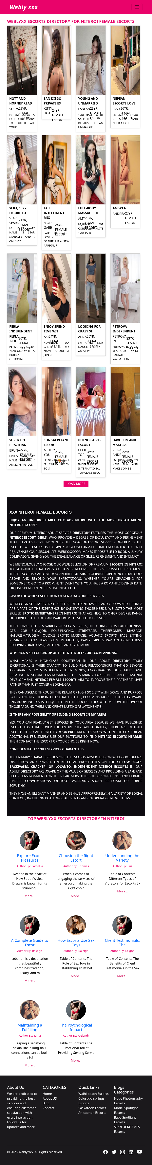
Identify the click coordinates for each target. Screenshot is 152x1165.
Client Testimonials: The (122, 943)
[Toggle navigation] (136, 7)
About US (50, 1098)
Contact (48, 1108)
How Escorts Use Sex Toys (76, 943)
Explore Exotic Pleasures (29, 858)
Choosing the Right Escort (76, 858)
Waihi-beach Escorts (93, 1094)
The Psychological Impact (76, 1027)
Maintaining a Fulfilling (29, 1027)
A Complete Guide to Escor (29, 943)
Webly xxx (24, 7)
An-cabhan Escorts (92, 1112)
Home (47, 1094)
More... (30, 896)
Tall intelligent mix (54, 213)
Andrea (119, 208)
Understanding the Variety (122, 858)
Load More (76, 484)
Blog (46, 1103)
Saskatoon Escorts (92, 1108)
